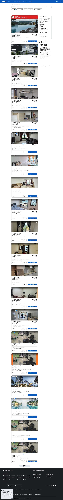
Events (26, 1)
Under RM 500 (41, 29)
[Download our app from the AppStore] (10, 486)
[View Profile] (19, 17)
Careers (17, 489)
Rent (11, 1)
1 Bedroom (41, 33)
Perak (42, 25)
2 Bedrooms (44, 33)
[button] (20, 46)
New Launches (16, 1)
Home (12, 4)
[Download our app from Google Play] (18, 486)
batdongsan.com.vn (25, 494)
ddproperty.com (31, 494)
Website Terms (31, 489)
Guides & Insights (21, 1)
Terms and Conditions (38, 489)
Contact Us (20, 489)
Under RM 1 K (45, 29)
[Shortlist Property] (36, 20)
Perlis (40, 25)
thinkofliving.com (38, 494)
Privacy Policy (25, 489)
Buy (9, 1)
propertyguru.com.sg (18, 494)
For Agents (30, 1)
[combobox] (27, 7)
